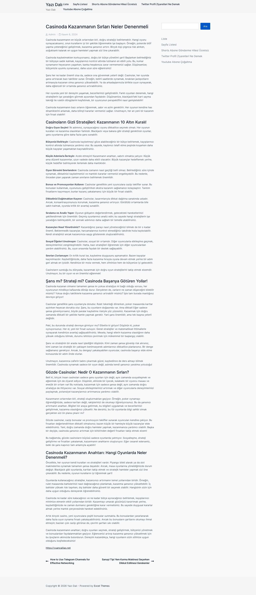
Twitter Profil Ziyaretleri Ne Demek (160, 4)
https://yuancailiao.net (58, 547)
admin (52, 34)
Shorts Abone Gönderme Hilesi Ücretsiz (114, 4)
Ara (205, 26)
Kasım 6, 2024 (69, 34)
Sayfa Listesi (80, 4)
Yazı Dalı (54, 4)
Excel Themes (101, 585)
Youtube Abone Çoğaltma (77, 9)
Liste (66, 4)
